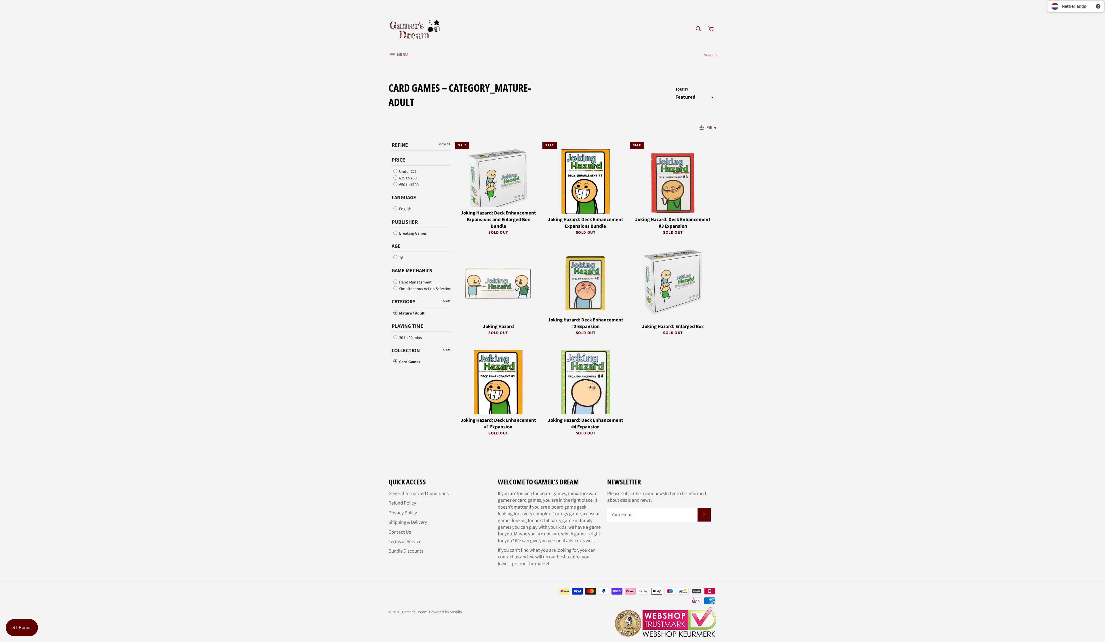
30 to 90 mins (410, 338)
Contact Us (399, 532)
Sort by (681, 89)
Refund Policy (402, 503)
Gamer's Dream (414, 612)
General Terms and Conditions (418, 493)
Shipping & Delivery (407, 522)
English (404, 209)
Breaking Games (412, 233)
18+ (401, 258)
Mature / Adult (411, 313)
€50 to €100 (408, 185)
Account (710, 54)
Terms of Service (404, 541)
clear (446, 300)
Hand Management (415, 282)
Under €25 (407, 172)
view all (444, 144)
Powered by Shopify (445, 612)
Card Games (409, 362)
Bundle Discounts (405, 551)
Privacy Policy (402, 512)
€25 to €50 (407, 178)
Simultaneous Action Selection (424, 289)
